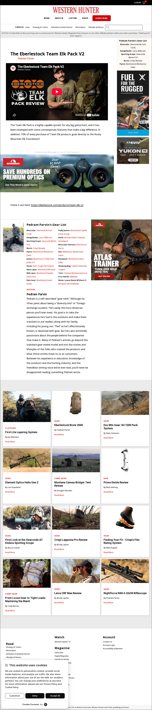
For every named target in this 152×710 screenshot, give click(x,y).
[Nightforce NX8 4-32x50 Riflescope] (125, 571)
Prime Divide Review (116, 482)
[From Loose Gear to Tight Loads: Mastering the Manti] (27, 574)
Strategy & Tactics (40, 27)
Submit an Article (62, 659)
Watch (59, 18)
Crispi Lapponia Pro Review (70, 539)
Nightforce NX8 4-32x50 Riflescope (125, 593)
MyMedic (74, 276)
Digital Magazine (62, 656)
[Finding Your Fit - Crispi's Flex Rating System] (125, 518)
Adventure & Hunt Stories (61, 27)
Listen (73, 18)
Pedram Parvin (26, 58)
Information (80, 27)
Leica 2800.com (139, 51)
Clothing (10, 428)
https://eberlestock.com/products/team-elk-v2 (57, 205)
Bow (106, 478)
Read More (10, 441)
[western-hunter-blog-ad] (57, 198)
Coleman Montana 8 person (75, 273)
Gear (28, 27)
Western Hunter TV (63, 642)
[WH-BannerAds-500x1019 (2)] (133, 135)
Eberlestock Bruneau (46, 269)
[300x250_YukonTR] (133, 163)
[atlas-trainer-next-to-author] (121, 279)
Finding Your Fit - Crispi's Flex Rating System (122, 541)
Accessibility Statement (112, 649)
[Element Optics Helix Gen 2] (27, 461)
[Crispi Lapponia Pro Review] (76, 518)
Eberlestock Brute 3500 (68, 425)
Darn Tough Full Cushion (43, 266)
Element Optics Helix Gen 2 (21, 482)
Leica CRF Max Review (67, 593)
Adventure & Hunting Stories (18, 654)
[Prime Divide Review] (125, 461)
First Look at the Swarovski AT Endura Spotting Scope (24, 541)
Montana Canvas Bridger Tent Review (72, 484)
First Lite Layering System (21, 432)
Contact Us (107, 642)
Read (47, 18)
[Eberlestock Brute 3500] (76, 403)
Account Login (109, 645)
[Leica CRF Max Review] (76, 571)
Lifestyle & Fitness (96, 27)
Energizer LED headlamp (68, 284)
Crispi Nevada (136, 60)
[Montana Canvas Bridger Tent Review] (76, 461)
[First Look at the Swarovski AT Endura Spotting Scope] (27, 518)
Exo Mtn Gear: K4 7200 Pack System (121, 426)
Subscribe (101, 18)
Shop (85, 18)
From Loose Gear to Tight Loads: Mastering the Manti (25, 599)
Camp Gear (60, 478)
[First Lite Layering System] (27, 407)
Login (137, 2)
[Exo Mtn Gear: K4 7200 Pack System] (125, 403)
